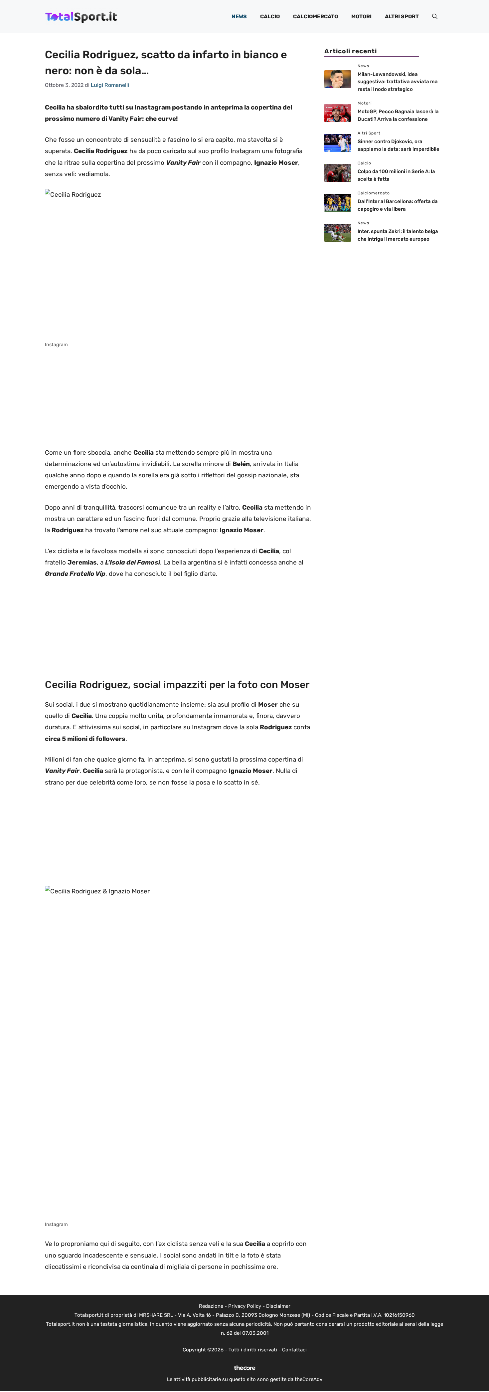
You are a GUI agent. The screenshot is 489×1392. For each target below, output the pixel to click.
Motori (361, 16)
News (239, 16)
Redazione (211, 1306)
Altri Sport (402, 16)
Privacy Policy (244, 1306)
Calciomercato (315, 16)
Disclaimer (278, 1306)
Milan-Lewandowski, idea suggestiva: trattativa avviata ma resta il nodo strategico (398, 81)
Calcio (270, 16)
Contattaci (294, 1350)
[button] (434, 17)
